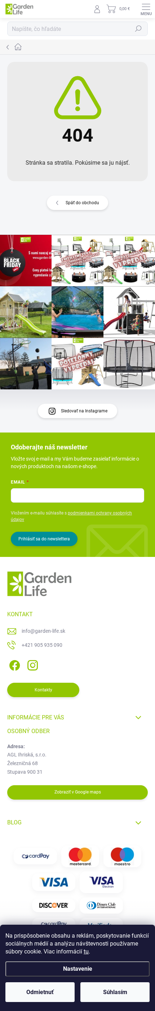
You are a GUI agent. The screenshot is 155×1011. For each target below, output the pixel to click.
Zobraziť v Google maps (77, 792)
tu (86, 951)
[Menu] (146, 9)
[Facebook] (13, 664)
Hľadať (138, 28)
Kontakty (43, 689)
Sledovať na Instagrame (84, 410)
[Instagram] (31, 664)
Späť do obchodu (82, 202)
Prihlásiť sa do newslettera (44, 538)
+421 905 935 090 (42, 645)
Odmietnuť (40, 992)
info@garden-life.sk (43, 631)
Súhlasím (115, 992)
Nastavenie (77, 968)
